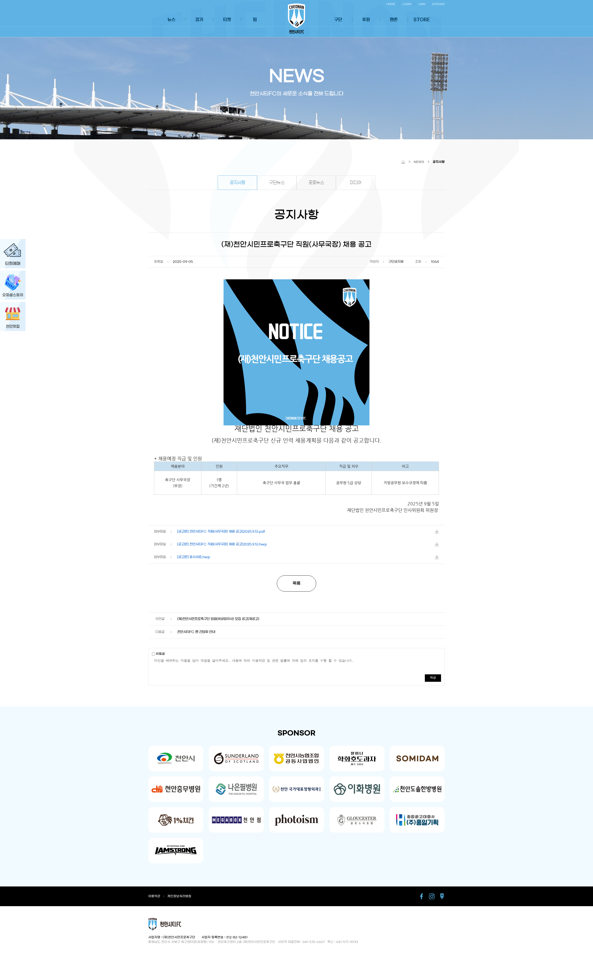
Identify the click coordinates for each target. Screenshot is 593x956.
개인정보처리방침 (179, 896)
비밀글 (160, 653)
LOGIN (406, 4)
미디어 (355, 183)
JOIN (421, 4)
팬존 (394, 20)
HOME (390, 4)
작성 (433, 677)
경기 (199, 20)
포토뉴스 (316, 183)
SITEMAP (438, 4)
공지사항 (237, 183)
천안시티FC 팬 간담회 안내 (196, 632)
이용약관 (154, 896)
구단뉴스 (276, 183)
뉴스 (171, 20)
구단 (338, 20)
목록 (296, 583)
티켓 (227, 20)
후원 (366, 20)
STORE (421, 20)
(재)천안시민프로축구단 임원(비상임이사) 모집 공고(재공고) (218, 619)
